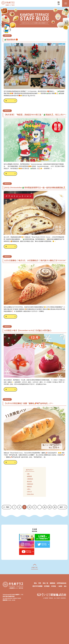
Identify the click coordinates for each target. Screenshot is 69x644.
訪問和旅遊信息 (61, 583)
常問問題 (53, 586)
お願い (29, 489)
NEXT (61, 507)
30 (49, 507)
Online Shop (30, 494)
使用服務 (46, 586)
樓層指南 (52, 583)
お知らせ (29, 491)
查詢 (65, 586)
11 (34, 507)
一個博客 (60, 586)
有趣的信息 (30, 484)
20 (44, 507)
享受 (39, 583)
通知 (35, 583)
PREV (7, 507)
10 (29, 507)
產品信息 (29, 481)
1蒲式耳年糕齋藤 (37, 586)
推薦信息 (29, 486)
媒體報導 (29, 476)
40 (55, 507)
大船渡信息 (30, 478)
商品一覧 (45, 583)
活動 (28, 473)
